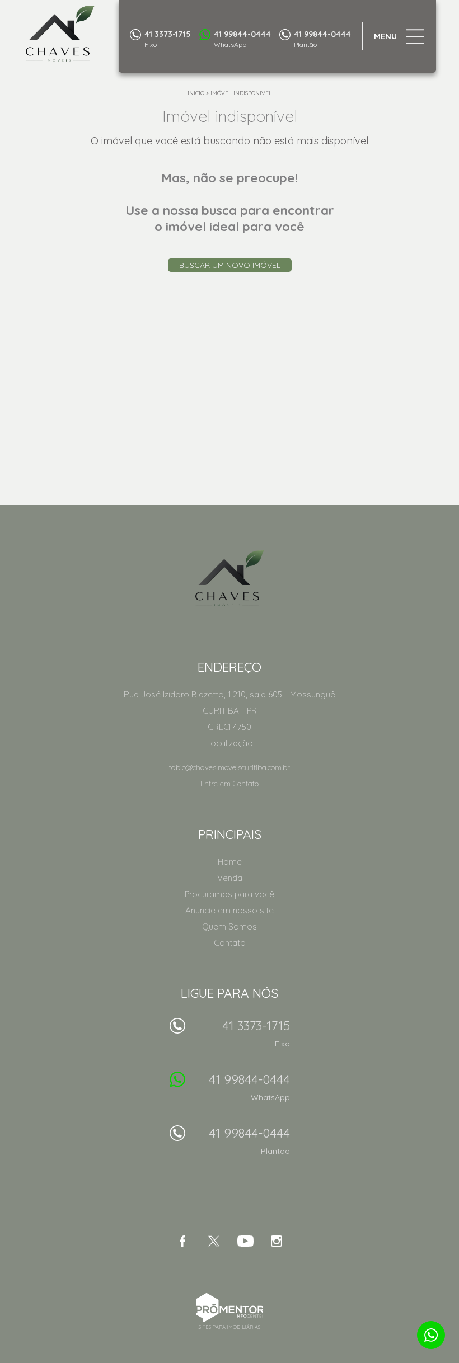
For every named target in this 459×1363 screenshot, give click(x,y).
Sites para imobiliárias (229, 1327)
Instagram (276, 1241)
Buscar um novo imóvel (229, 265)
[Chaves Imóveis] (85, 34)
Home (230, 861)
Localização (229, 743)
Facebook (182, 1241)
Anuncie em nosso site (229, 910)
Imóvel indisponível (241, 93)
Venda (229, 877)
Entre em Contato (229, 783)
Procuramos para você (229, 894)
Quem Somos (229, 926)
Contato (230, 942)
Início (196, 93)
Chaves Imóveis (230, 578)
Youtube (245, 1241)
